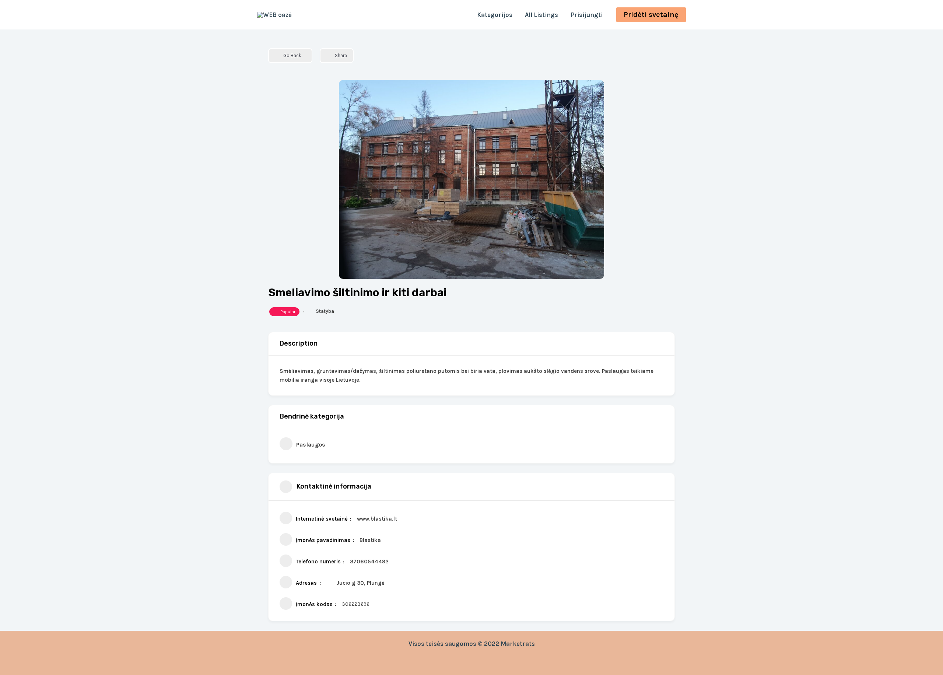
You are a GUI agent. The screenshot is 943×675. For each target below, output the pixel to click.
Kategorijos (494, 14)
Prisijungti (587, 14)
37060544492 (369, 561)
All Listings (541, 14)
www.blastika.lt (377, 518)
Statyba (325, 311)
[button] (651, 14)
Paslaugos (310, 444)
